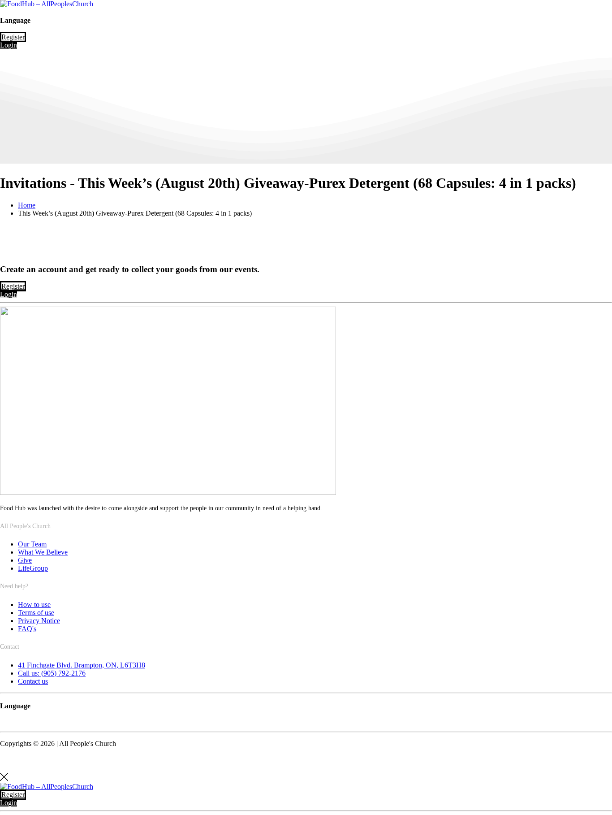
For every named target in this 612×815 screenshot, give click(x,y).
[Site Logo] (46, 4)
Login (8, 45)
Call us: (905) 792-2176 (52, 673)
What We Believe (43, 552)
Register (13, 37)
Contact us (33, 681)
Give (25, 560)
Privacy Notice (39, 620)
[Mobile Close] (4, 778)
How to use (34, 604)
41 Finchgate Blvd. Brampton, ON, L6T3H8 (81, 665)
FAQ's (27, 629)
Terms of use (36, 612)
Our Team (32, 544)
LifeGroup (33, 568)
